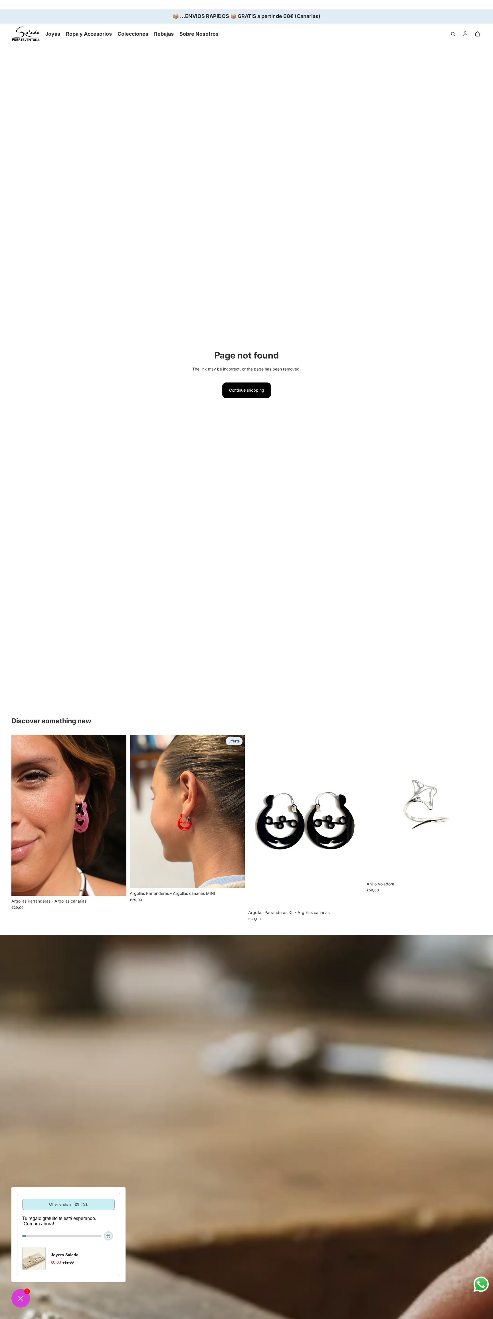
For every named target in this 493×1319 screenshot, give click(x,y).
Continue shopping (246, 390)
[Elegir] (117, 887)
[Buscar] (453, 34)
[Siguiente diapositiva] (117, 815)
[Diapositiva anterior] (20, 815)
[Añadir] (473, 870)
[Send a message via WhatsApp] (481, 1284)
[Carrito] (477, 34)
